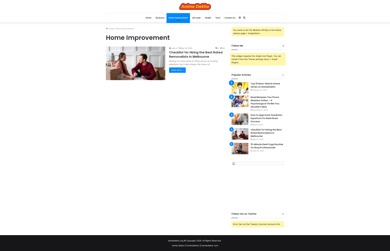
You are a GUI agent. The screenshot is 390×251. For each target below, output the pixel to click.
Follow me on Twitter (244, 213)
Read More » (177, 70)
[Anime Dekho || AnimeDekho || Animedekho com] (195, 6)
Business (160, 17)
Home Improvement (178, 17)
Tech (217, 17)
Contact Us (230, 17)
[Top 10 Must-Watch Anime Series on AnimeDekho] (240, 88)
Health (208, 17)
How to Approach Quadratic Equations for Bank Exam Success (266, 118)
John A (174, 48)
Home (148, 17)
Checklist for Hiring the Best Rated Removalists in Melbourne (196, 54)
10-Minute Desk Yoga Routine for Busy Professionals (267, 146)
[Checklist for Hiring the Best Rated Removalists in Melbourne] (135, 63)
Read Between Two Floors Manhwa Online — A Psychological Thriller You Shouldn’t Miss (265, 102)
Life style (196, 17)
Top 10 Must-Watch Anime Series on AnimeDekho (265, 85)
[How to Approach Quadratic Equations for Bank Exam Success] (240, 119)
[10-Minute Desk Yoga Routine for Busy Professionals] (240, 148)
